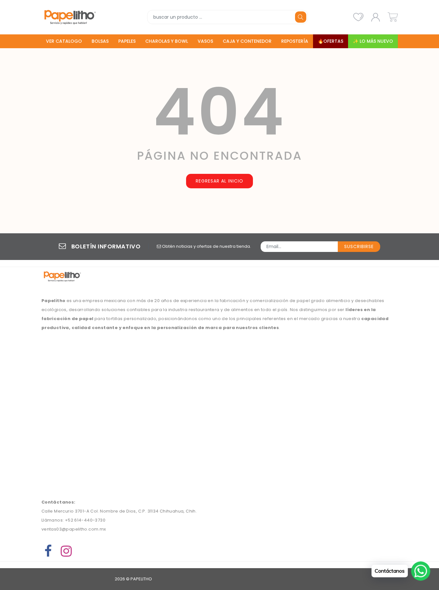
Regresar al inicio (219, 181)
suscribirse (359, 246)
